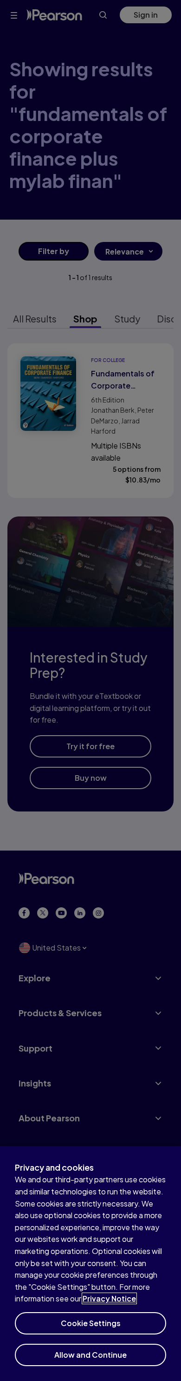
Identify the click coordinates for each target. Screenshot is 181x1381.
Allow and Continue (90, 1355)
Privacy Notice (109, 1298)
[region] (90, 1263)
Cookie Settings (91, 1323)
